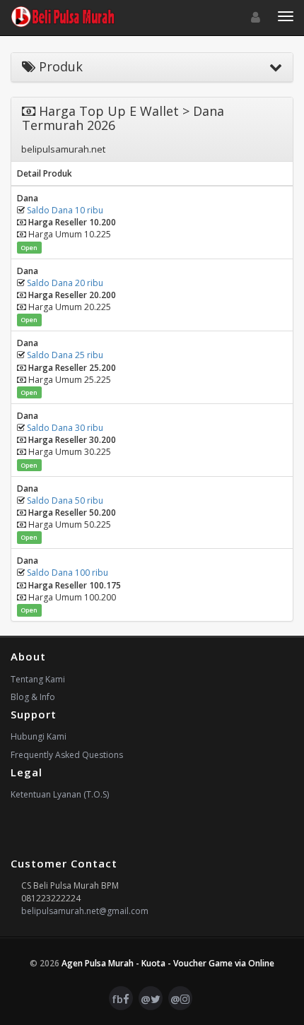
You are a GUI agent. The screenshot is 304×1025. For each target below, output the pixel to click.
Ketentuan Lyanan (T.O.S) (60, 794)
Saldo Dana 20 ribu (65, 283)
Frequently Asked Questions (67, 755)
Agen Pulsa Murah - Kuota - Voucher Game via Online (168, 963)
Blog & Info (33, 697)
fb (117, 999)
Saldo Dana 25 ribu (65, 355)
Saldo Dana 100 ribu (67, 573)
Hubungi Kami (38, 736)
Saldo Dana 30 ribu (65, 428)
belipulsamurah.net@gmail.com (84, 911)
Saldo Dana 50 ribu (65, 500)
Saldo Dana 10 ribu (65, 210)
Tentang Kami (38, 679)
